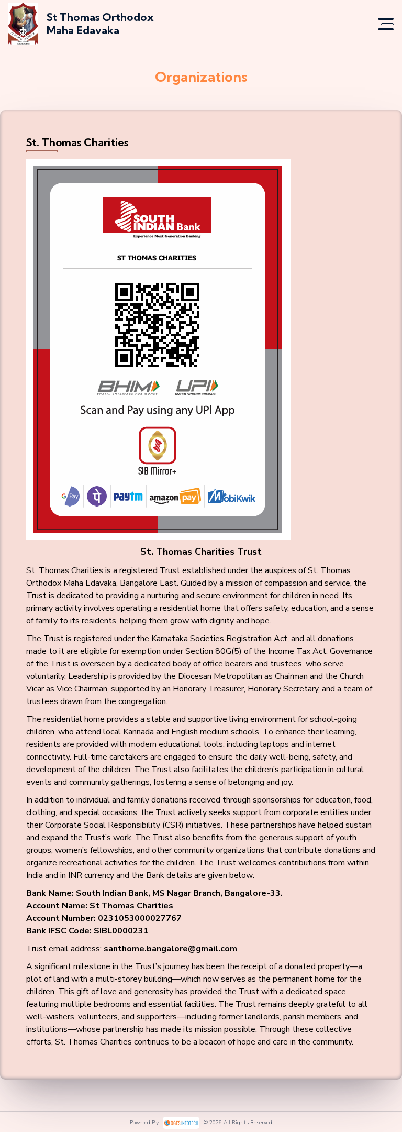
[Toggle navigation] (385, 24)
